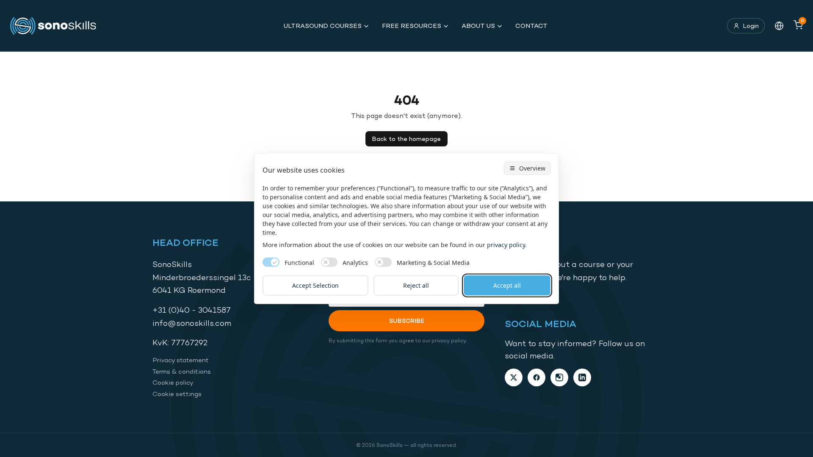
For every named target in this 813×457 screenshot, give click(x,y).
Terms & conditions (181, 371)
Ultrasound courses (323, 26)
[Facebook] (536, 377)
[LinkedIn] (582, 377)
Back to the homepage (406, 138)
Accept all (507, 285)
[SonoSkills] (57, 26)
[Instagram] (559, 377)
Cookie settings (177, 394)
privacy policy (506, 245)
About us (478, 26)
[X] (514, 377)
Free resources (411, 26)
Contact (531, 26)
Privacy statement (180, 360)
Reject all (416, 285)
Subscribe (406, 320)
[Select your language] (779, 25)
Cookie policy (173, 382)
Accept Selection (315, 285)
